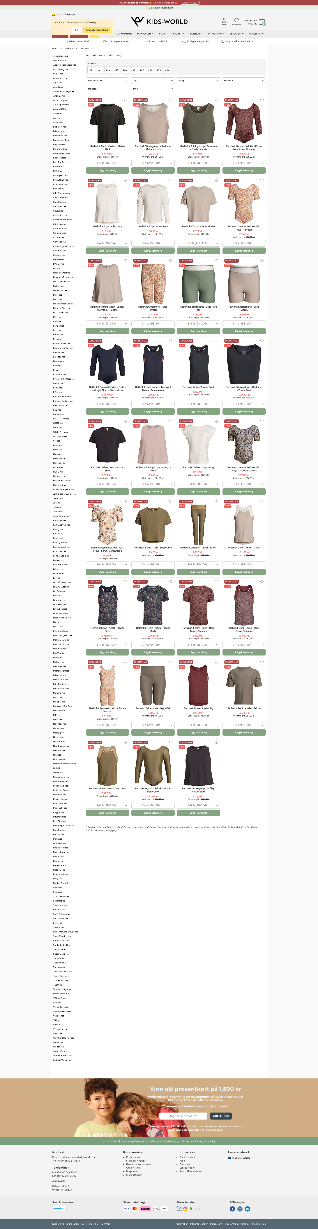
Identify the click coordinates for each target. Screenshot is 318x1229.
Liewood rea (59, 600)
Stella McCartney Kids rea (65, 932)
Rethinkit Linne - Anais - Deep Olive (107, 788)
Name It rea (58, 728)
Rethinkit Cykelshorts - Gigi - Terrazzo (153, 308)
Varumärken (124, 34)
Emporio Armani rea (63, 348)
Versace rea (58, 1016)
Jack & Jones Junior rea (64, 494)
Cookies (245, 1224)
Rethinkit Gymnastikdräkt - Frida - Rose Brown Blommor (244, 148)
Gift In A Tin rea (60, 432)
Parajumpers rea (61, 777)
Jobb (182, 1161)
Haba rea (57, 450)
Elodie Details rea (61, 343)
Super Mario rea (61, 954)
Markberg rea (59, 649)
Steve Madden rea (62, 936)
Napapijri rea (59, 733)
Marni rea (57, 657)
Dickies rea (58, 286)
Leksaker (235, 34)
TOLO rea (57, 985)
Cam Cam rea (59, 202)
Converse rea (59, 242)
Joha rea (57, 507)
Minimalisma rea (61, 688)
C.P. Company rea (61, 193)
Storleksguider (134, 1175)
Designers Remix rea (63, 277)
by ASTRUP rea (60, 180)
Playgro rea (58, 812)
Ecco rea (57, 330)
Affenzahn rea (60, 78)
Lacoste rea (58, 560)
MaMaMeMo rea (61, 640)
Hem (54, 48)
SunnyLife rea (59, 949)
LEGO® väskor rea (62, 582)
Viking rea (58, 1020)
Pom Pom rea (59, 830)
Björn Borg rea (60, 149)
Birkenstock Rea (61, 140)
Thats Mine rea (60, 963)
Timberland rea (60, 980)
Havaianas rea (59, 458)
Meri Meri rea (59, 666)
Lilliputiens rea (60, 609)
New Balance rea (61, 746)
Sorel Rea (57, 923)
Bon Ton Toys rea (61, 162)
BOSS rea (57, 171)
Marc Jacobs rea (61, 644)
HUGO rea (58, 472)
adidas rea (58, 74)
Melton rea (58, 662)
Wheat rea (58, 1042)
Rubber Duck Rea (61, 883)
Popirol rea (58, 834)
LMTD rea (58, 626)
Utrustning (215, 34)
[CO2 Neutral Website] (195, 1208)
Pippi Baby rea (60, 808)
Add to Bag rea (60, 69)
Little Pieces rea (60, 613)
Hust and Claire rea (62, 481)
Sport (177, 34)
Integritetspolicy (199, 1224)
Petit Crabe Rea (60, 786)
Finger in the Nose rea (64, 379)
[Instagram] (240, 1209)
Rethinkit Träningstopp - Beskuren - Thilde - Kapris (198, 148)
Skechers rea (59, 901)
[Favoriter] (125, 100)
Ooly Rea (57, 768)
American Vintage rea (63, 91)
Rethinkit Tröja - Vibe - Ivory (153, 226)
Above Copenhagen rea (64, 65)
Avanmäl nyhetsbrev (190, 1171)
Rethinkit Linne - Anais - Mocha (244, 547)
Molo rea (57, 697)
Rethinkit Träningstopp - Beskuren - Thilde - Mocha (153, 148)
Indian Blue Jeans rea (63, 489)
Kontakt (58, 1152)
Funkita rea (58, 414)
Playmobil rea (59, 817)
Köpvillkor (182, 1224)
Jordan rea (58, 511)
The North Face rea (62, 971)
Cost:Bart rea (59, 251)
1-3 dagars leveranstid (120, 41)
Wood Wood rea (61, 1051)
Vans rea (57, 1002)
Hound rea (58, 467)
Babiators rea (59, 127)
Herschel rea (59, 463)
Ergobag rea (59, 357)
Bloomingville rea (61, 153)
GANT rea (58, 423)
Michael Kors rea (61, 671)
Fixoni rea (58, 383)
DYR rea (57, 317)
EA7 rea (57, 321)
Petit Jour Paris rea (62, 790)
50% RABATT (59, 60)
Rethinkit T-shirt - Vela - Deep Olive (153, 547)
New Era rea (59, 750)
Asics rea (57, 122)
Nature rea (58, 737)
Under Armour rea (61, 994)
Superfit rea (58, 958)
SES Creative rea (61, 896)
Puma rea (57, 839)
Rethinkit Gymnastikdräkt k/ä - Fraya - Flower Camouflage (107, 549)
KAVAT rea (58, 534)
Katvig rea (58, 529)
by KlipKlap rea (60, 184)
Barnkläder (144, 34)
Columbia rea (59, 233)
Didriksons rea (60, 290)
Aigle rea (57, 82)
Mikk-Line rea (59, 675)
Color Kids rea (60, 228)
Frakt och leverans (136, 1161)
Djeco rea (57, 295)
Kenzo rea (58, 538)
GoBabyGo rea (60, 436)
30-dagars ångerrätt (198, 41)
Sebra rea (57, 892)
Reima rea (58, 861)
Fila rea (56, 370)
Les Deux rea (59, 591)
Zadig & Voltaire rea (62, 1060)
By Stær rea (58, 189)
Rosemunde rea (60, 874)
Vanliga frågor (187, 1168)
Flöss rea (57, 392)
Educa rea (58, 335)
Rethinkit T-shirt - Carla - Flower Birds (153, 629)
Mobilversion (259, 1224)
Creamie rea (59, 255)
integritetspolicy (206, 1141)
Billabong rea (59, 131)
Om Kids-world (188, 1157)
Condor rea (58, 237)
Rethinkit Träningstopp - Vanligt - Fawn (153, 469)
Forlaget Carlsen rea (63, 401)
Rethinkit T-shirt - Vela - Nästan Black (107, 469)
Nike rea (57, 755)
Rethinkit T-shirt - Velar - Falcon (244, 708)
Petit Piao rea (59, 795)
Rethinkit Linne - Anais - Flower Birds (107, 629)
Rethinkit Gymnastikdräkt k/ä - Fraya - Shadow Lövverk (244, 469)
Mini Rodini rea (60, 684)
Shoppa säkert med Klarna (239, 41)
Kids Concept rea (61, 547)
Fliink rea (57, 388)
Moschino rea (59, 710)
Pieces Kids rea (60, 799)
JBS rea (56, 503)
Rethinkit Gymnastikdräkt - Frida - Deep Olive (153, 790)
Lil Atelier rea (59, 604)
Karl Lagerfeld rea (61, 525)
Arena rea (57, 113)
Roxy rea (57, 879)
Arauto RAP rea (60, 109)
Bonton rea (58, 166)
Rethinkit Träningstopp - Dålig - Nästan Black (198, 790)
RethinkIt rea (87, 48)
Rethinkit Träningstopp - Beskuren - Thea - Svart (244, 389)
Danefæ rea (58, 259)
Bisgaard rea (59, 144)
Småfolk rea (59, 910)
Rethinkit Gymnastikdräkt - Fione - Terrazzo (107, 710)
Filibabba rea (59, 374)
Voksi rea (57, 1033)
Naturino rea (59, 741)
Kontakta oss (133, 1157)
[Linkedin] (247, 1209)
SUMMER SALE (69, 48)
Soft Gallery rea (60, 918)
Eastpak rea (58, 326)
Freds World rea (60, 405)
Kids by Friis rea (60, 542)
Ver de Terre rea (60, 1007)
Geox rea (57, 427)
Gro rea (56, 441)
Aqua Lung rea (60, 100)
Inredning (255, 34)
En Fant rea (58, 352)
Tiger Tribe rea (60, 976)
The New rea (59, 967)
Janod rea (58, 498)
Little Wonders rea (62, 618)
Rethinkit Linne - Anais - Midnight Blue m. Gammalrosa (153, 389)
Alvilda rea (58, 87)
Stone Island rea (61, 940)
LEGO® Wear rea (61, 587)
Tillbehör (194, 34)
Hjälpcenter (132, 1171)
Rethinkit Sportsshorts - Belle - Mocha (244, 308)
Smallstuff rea (60, 905)
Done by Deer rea (61, 308)
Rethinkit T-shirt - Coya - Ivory (198, 467)
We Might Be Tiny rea (63, 1038)
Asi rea (56, 118)
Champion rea (60, 215)
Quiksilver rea (59, 843)
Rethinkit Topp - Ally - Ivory (107, 226)
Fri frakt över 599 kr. (80, 41)
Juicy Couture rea (61, 516)
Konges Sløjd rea (61, 556)
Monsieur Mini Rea (62, 706)
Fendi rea (57, 366)
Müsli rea (57, 719)
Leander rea (58, 573)
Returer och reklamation (139, 1164)
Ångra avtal (58, 1181)
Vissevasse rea (60, 1029)
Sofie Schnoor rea (61, 914)
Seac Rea (57, 887)
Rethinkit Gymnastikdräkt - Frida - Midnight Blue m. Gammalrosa (107, 389)
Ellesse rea (58, 339)
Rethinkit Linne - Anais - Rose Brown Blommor (244, 629)
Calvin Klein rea (60, 197)
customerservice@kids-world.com (78, 1157)
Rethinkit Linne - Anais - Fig (198, 708)
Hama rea (57, 454)
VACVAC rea (59, 998)
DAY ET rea (58, 264)
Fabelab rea (58, 361)
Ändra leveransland (97, 30)
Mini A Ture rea (60, 680)
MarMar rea (58, 653)
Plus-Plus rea (59, 821)
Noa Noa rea (59, 759)
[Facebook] (232, 1209)
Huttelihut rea (59, 485)
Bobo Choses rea (61, 158)
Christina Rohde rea (62, 220)
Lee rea (56, 578)
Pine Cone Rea (60, 803)
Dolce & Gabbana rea (63, 304)
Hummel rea (59, 476)
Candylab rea (59, 206)
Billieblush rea (60, 136)
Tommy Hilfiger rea (62, 989)
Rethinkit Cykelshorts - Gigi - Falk (153, 708)
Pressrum (185, 1164)
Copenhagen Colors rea (64, 246)
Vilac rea (57, 1025)
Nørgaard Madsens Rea (64, 764)
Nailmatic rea (59, 724)
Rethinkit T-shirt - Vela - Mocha (198, 226)
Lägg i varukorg (107, 170)
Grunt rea (57, 445)
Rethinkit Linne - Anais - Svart (198, 387)
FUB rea (57, 410)
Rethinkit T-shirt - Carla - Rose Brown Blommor (199, 629)
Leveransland (232, 1224)
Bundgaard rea (60, 175)
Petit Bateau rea (60, 781)
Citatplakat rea (60, 224)
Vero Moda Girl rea (62, 1011)
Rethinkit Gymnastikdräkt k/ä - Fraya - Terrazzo (244, 228)
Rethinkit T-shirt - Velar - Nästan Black (107, 148)
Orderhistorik (133, 1168)
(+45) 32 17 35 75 (71, 1161)
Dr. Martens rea (60, 312)
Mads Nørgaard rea (62, 635)
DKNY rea (57, 299)
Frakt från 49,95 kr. (159, 41)
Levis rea (57, 596)
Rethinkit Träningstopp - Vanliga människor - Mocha (107, 308)
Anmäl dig (221, 1116)
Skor (162, 34)
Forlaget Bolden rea (62, 396)
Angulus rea (59, 96)
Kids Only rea (59, 551)
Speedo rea (58, 927)
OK (76, 30)
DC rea (56, 268)
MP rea (56, 715)
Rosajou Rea (59, 870)
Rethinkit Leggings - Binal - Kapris (198, 547)
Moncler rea (59, 702)
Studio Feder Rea (61, 945)
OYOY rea (58, 772)
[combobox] (107, 163)
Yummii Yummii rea (62, 1055)
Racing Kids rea (60, 848)
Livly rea (57, 622)
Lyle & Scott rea (60, 631)
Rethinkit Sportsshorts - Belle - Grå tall (198, 308)
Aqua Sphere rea (61, 105)
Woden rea (58, 1047)
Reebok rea (58, 856)
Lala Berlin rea (60, 565)
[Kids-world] (159, 22)
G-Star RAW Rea (61, 419)
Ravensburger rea (61, 852)
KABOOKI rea (59, 520)
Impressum (216, 1224)
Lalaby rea (58, 569)
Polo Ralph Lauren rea (64, 825)
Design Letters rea (61, 273)
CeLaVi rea (58, 211)
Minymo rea (59, 693)
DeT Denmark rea (61, 281)
